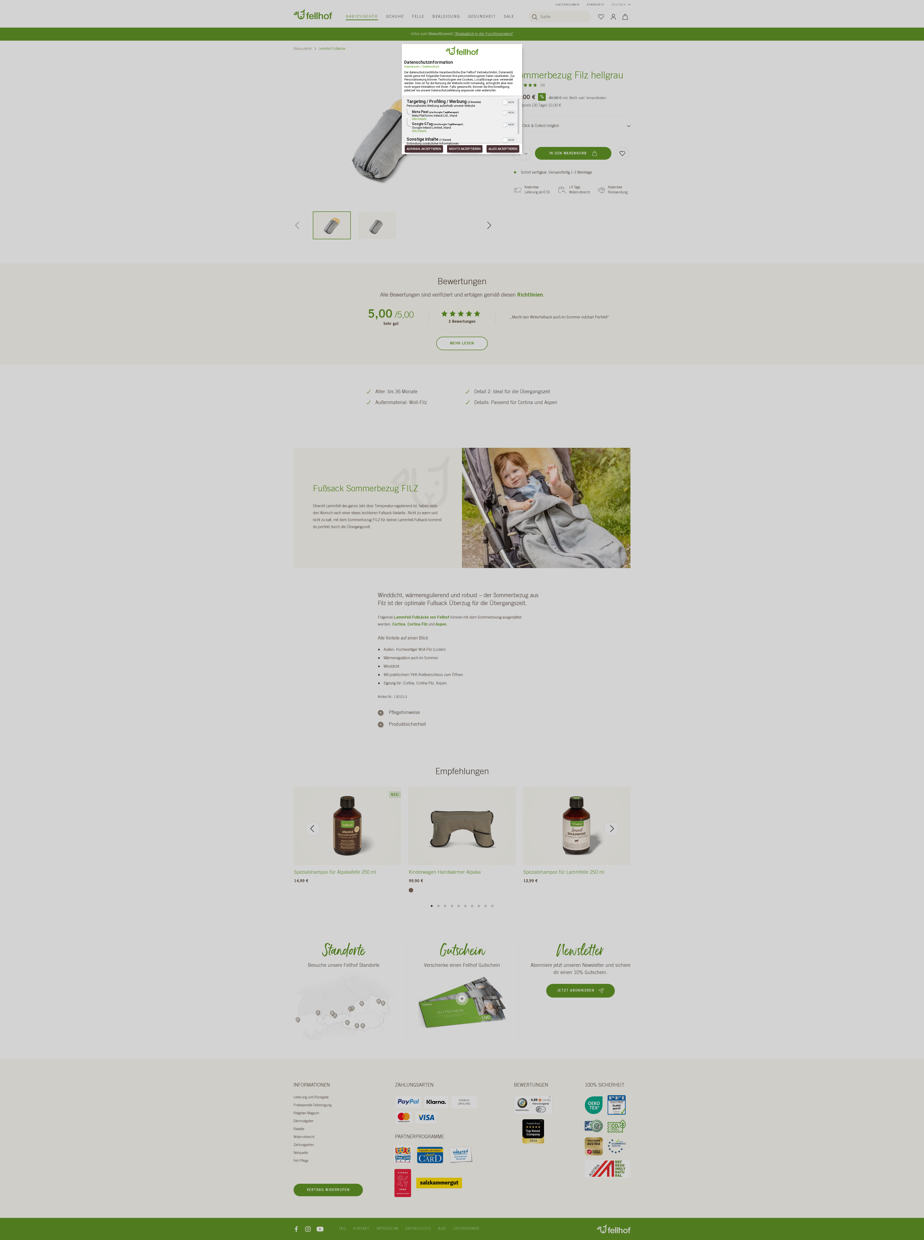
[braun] (411, 890)
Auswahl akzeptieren (424, 149)
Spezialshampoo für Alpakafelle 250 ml (335, 872)
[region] (462, 122)
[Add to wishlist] (622, 153)
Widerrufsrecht (304, 1137)
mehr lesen (462, 343)
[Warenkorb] (625, 16)
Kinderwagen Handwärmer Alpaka (445, 872)
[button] (505, 102)
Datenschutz (431, 66)
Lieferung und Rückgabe (311, 1097)
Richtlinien (530, 295)
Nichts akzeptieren (465, 149)
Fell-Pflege (301, 1161)
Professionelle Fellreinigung (313, 1105)
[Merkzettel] (601, 17)
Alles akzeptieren (502, 149)
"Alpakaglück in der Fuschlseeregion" (483, 34)
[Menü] (549, 1098)
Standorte (596, 4)
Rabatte (299, 1129)
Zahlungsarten (304, 1145)
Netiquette (301, 1153)
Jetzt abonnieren (575, 991)
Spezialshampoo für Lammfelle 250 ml (563, 872)
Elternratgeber (304, 1121)
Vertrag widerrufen (328, 1190)
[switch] (541, 1109)
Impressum (411, 66)
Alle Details (419, 119)
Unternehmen (567, 4)
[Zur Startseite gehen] (313, 14)
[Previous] (313, 829)
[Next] (489, 225)
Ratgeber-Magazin (306, 1113)
